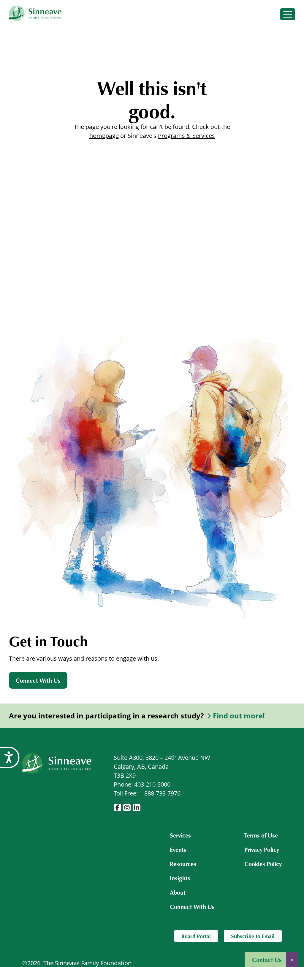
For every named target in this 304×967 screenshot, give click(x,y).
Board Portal (196, 936)
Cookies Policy (263, 864)
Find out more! (239, 715)
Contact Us (267, 959)
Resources (183, 864)
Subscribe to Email (253, 936)
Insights (180, 878)
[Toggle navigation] (287, 14)
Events (178, 849)
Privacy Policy (261, 849)
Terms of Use (261, 835)
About (178, 892)
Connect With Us (38, 680)
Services (180, 835)
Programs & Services (186, 136)
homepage (104, 136)
